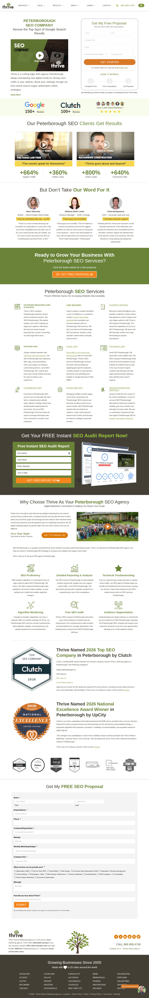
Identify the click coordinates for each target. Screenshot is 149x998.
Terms (86, 994)
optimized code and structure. (35, 356)
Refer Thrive (77, 994)
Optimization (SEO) (23, 871)
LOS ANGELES (74, 981)
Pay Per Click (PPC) (39, 871)
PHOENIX (97, 981)
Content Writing (21, 874)
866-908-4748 (127, 5)
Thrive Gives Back (131, 949)
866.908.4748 (132, 944)
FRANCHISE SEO (74, 388)
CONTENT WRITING (118, 305)
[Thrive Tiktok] (138, 937)
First (16, 805)
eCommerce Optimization (45, 877)
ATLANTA (23, 977)
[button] (55, 535)
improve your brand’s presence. (121, 418)
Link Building (118, 874)
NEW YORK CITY (75, 988)
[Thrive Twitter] (121, 937)
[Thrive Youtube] (130, 937)
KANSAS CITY (74, 974)
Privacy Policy (95, 994)
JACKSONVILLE (50, 988)
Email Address (20, 810)
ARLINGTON (24, 974)
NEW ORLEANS (99, 985)
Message (17, 882)
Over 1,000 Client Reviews (109, 108)
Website (17, 837)
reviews (97, 747)
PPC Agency (61, 678)
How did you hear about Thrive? (27, 896)
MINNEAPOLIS (99, 977)
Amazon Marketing (75, 874)
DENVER (47, 981)
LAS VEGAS (73, 977)
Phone (17, 819)
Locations (66, 994)
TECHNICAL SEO (117, 346)
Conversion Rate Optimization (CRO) (85, 871)
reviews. (126, 690)
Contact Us (114, 949)
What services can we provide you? (29, 867)
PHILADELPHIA (123, 974)
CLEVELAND (49, 974)
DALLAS (47, 977)
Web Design (65, 871)
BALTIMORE (24, 985)
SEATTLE (121, 988)
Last (77, 805)
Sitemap (117, 994)
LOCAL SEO (72, 346)
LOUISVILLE (73, 985)
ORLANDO (97, 988)
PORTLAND (122, 977)
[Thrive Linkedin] (125, 937)
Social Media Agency (64, 682)
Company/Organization (24, 828)
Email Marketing (90, 874)
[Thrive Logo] (8, 6)
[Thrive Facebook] (116, 937)
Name (17, 798)
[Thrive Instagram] (134, 937)
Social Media (53, 871)
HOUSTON (48, 985)
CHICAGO (23, 988)
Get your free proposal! (130, 986)
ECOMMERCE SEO (32, 388)
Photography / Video (37, 874)
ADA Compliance (105, 874)
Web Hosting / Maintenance (56, 874)
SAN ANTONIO (123, 981)
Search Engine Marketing (25, 877)
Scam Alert (107, 994)
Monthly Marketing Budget (25, 846)
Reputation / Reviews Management (113, 871)
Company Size (20, 857)
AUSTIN (22, 981)
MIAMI (95, 974)
